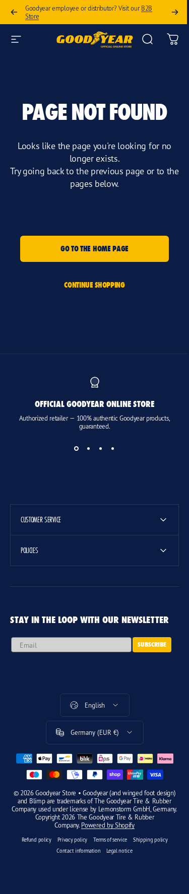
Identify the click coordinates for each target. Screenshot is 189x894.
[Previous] (14, 12)
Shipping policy (147, 839)
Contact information (75, 850)
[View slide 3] (101, 448)
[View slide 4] (113, 448)
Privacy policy (68, 839)
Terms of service (106, 839)
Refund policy (32, 839)
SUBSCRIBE (152, 644)
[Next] (175, 12)
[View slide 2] (89, 448)
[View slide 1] (77, 448)
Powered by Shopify (104, 825)
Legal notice (116, 850)
